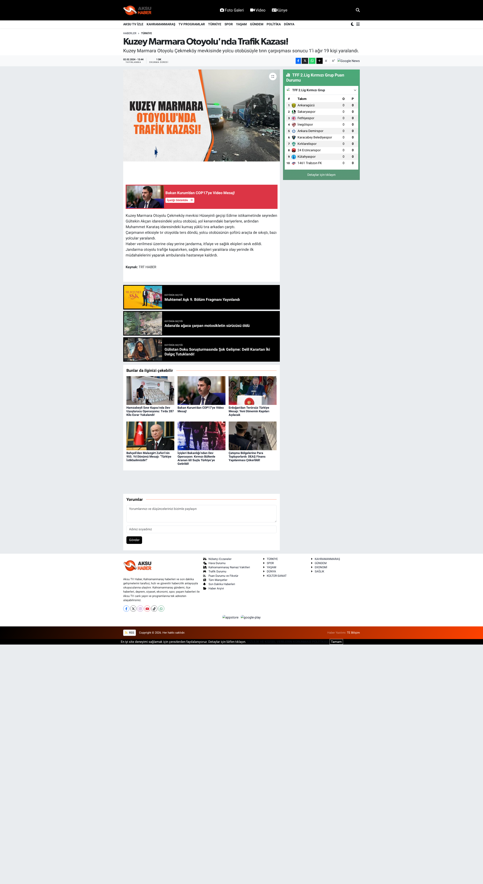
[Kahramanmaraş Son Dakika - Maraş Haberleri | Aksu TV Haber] (137, 10)
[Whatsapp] (161, 608)
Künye (281, 10)
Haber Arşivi (216, 588)
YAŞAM (241, 24)
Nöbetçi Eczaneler (220, 559)
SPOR (229, 24)
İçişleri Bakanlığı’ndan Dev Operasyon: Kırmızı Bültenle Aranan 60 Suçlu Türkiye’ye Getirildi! (196, 458)
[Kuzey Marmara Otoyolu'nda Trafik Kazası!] (201, 115)
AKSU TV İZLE (133, 24)
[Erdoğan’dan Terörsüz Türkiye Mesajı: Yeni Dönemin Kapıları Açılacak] (253, 390)
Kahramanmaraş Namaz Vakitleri (229, 567)
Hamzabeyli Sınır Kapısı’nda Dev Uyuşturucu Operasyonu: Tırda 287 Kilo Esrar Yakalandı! (150, 411)
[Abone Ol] (349, 60)
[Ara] (358, 10)
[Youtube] (147, 608)
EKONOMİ (321, 567)
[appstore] (231, 617)
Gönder (134, 540)
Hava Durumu (216, 563)
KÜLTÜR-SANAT (277, 575)
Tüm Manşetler (217, 580)
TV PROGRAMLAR (191, 24)
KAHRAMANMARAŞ (161, 24)
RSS (131, 632)
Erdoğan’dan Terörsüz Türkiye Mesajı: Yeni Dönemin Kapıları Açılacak (249, 411)
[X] (133, 608)
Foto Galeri (234, 10)
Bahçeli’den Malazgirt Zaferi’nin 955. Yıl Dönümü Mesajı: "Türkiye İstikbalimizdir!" (148, 456)
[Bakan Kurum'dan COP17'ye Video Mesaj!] (201, 390)
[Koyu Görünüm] (353, 24)
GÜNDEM (256, 24)
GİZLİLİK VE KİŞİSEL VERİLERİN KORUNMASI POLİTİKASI (288, 642)
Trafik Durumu (217, 571)
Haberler (129, 33)
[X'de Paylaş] (305, 61)
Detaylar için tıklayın (321, 175)
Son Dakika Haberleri (221, 584)
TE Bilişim (353, 632)
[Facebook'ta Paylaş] (298, 61)
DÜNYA (289, 24)
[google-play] (250, 617)
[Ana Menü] (357, 24)
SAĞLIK (319, 571)
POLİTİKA (274, 24)
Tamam (336, 642)
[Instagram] (140, 608)
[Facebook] (126, 608)
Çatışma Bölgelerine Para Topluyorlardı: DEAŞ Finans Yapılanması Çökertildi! (247, 456)
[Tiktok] (154, 608)
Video (260, 10)
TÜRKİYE (214, 24)
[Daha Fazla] (319, 61)
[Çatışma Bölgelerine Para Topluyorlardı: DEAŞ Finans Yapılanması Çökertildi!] (253, 436)
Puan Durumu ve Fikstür (223, 575)
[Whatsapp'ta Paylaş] (312, 61)
